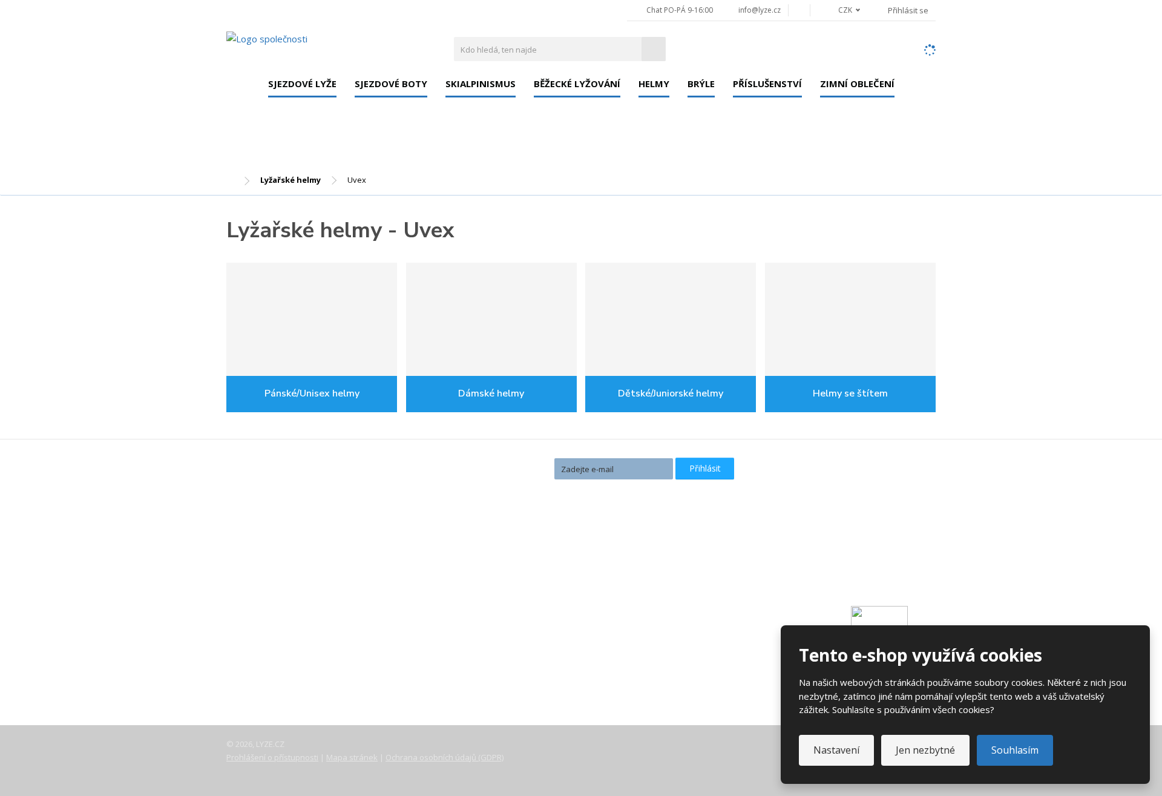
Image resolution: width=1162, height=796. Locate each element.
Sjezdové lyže (302, 83)
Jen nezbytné (925, 750)
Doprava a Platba (273, 628)
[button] (842, 10)
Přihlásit (705, 468)
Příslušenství (767, 83)
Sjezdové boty (391, 83)
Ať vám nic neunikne (495, 467)
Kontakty (255, 611)
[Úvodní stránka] (266, 38)
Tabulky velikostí (271, 662)
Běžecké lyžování (577, 83)
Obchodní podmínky (277, 679)
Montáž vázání (506, 569)
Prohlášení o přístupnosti (272, 757)
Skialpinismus (480, 83)
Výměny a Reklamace (280, 645)
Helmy (653, 83)
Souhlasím (1015, 750)
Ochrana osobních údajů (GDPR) (445, 757)
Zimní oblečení (857, 83)
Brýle (701, 83)
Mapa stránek (352, 757)
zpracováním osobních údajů (606, 489)
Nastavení (836, 750)
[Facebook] (799, 10)
